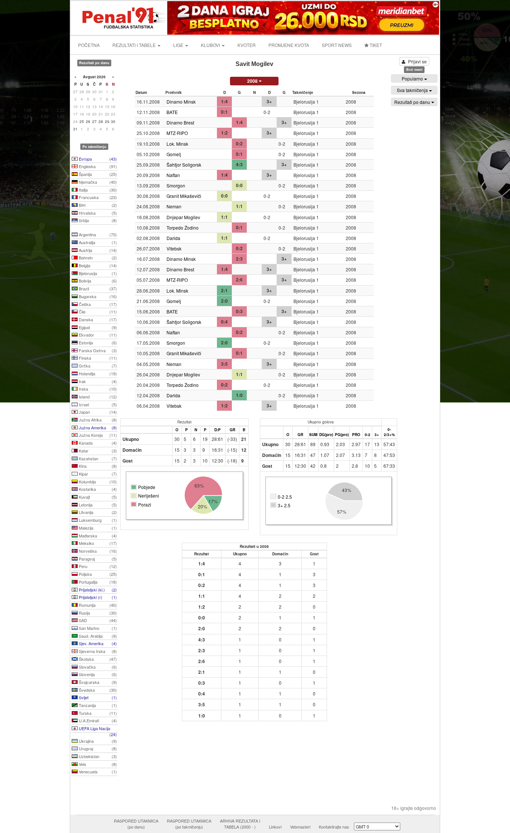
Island (97, 397)
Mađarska (97, 536)
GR (232, 429)
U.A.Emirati (97, 720)
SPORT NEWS (337, 45)
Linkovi (275, 827)
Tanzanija (97, 705)
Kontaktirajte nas (334, 827)
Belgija (97, 265)
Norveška (97, 551)
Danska (97, 319)
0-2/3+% (389, 432)
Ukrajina (97, 741)
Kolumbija (97, 482)
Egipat (97, 327)
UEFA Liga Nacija (97, 729)
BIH (97, 205)
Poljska (97, 574)
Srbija (97, 220)
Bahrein (97, 258)
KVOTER (246, 45)
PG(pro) (342, 434)
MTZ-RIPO (177, 133)
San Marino (97, 628)
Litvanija (97, 512)
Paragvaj (97, 559)
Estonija (97, 342)
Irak (97, 381)
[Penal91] (119, 17)
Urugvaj (97, 748)
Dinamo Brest (180, 122)
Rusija (97, 613)
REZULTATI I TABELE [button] (134, 45)
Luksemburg (97, 520)
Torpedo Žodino (183, 227)
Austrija (97, 250)
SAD (97, 620)
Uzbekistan (97, 756)
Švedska (97, 690)
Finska (97, 358)
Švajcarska (97, 682)
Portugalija (97, 582)
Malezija (97, 528)
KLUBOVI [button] (211, 45)
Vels (97, 764)
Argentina (97, 234)
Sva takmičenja (413, 90)
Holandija (97, 373)
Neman (174, 206)
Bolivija (97, 281)
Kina (97, 466)
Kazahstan (97, 458)
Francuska (97, 197)
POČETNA (89, 45)
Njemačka (97, 182)
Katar (97, 451)
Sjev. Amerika (97, 643)
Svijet (97, 697)
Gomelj (174, 154)
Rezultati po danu (412, 102)
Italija (97, 190)
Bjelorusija (97, 273)
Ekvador (97, 335)
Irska (97, 389)
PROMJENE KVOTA (288, 45)
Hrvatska (97, 213)
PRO (356, 434)
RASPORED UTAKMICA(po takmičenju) (189, 824)
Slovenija (97, 674)
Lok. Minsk (177, 144)
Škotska (97, 659)
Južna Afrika (97, 420)
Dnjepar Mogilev (183, 217)
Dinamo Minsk (181, 101)
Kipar (97, 474)
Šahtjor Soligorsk (184, 164)
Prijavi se (417, 61)
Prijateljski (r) (97, 597)
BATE (172, 112)
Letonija (97, 505)
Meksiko (97, 543)
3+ (376, 434)
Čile (97, 312)
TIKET (375, 45)
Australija (97, 242)
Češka (97, 304)
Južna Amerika (97, 427)
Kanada (97, 443)
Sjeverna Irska (97, 651)
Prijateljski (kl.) (97, 590)
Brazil (97, 288)
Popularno (413, 78)
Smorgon (176, 185)
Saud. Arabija (97, 636)
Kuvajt (97, 497)
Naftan (173, 175)
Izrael (97, 404)
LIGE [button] (178, 45)
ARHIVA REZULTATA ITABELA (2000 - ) (240, 824)
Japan (97, 412)
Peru (97, 566)
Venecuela (97, 771)
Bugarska (97, 296)
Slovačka (97, 667)
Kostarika (97, 489)
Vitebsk (174, 248)
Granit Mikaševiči (184, 196)
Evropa (97, 159)
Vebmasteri (300, 827)
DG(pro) (326, 434)
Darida (173, 238)
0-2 (367, 434)
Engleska (97, 166)
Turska (97, 713)
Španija (97, 174)
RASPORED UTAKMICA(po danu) (136, 824)
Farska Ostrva (97, 350)
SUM (313, 434)
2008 (253, 81)
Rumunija (97, 605)
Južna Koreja (97, 435)
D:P (217, 429)
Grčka (97, 366)
